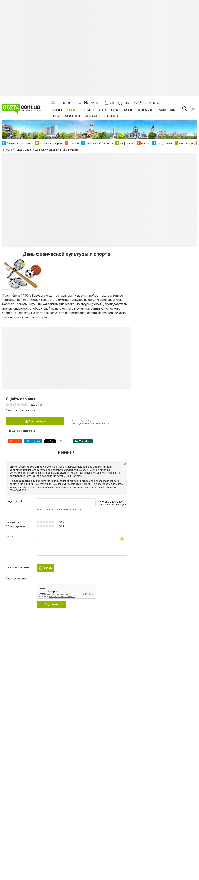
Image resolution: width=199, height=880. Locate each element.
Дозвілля (149, 102)
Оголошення (73, 115)
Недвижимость (145, 109)
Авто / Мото (86, 109)
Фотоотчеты (167, 109)
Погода (56, 115)
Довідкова (111, 115)
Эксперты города (109, 109)
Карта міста (92, 115)
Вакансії (57, 109)
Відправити (51, 604)
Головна (65, 102)
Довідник (119, 102)
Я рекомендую (37, 421)
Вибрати (47, 567)
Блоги (128, 109)
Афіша (70, 109)
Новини (92, 102)
